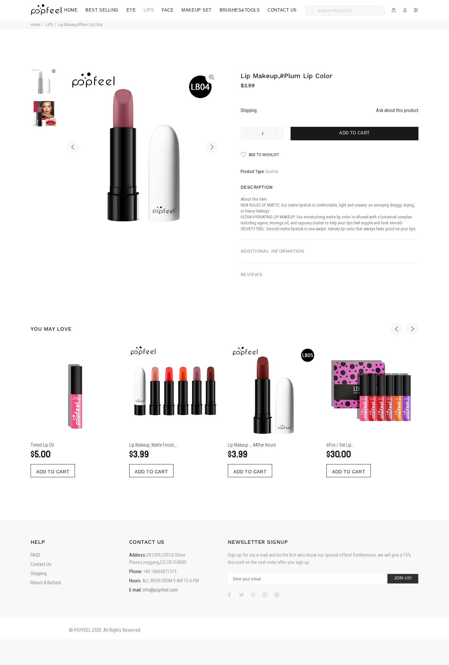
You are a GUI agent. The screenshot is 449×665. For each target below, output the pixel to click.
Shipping (249, 110)
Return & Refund (46, 582)
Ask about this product (397, 110)
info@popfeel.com (160, 590)
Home (35, 24)
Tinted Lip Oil (42, 445)
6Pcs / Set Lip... (340, 445)
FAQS (35, 555)
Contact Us (41, 564)
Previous (73, 147)
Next (211, 147)
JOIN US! (403, 578)
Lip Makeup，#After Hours (252, 445)
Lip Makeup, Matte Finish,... (153, 445)
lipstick (272, 171)
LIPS (49, 24)
